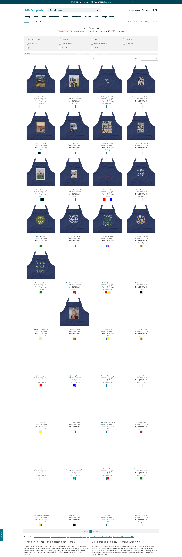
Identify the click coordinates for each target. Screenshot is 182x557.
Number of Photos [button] (78, 54)
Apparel (26, 22)
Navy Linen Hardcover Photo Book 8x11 (99, 537)
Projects (147, 10)
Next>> (98, 531)
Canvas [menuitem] (65, 17)
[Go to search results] (97, 10)
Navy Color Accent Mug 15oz (76, 537)
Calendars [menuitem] (88, 17)
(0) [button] (136, 22)
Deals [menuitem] (111, 17)
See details (121, 31)
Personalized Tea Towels (58, 537)
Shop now (107, 2)
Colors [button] (105, 54)
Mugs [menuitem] (104, 17)
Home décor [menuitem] (76, 17)
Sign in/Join (135, 10)
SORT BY (137, 59)
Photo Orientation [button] (94, 54)
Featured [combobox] (144, 59)
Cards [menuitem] (43, 17)
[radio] (41, 106)
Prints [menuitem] (35, 17)
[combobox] (74, 10)
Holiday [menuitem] (27, 17)
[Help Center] (152, 10)
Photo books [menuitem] (54, 17)
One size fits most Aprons (42, 537)
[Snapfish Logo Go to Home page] (34, 10)
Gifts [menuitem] (97, 17)
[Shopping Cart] (155, 10)
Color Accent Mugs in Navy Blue (123, 537)
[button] (41, 78)
